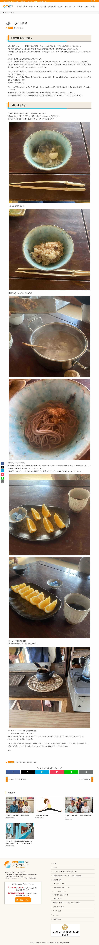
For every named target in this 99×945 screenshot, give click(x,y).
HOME (55, 863)
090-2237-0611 (17, 893)
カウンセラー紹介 (58, 907)
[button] (13, 772)
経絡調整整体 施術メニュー (62, 887)
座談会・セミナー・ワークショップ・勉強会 (66, 903)
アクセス (55, 915)
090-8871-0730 (17, 887)
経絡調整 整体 (57, 880)
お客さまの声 (58, 898)
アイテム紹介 (57, 911)
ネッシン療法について (60, 891)
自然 (24, 762)
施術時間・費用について (61, 895)
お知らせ (10, 28)
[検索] (94, 1)
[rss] (92, 1)
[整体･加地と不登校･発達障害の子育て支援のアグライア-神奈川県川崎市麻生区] (8, 6)
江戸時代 (19, 762)
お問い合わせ (57, 919)
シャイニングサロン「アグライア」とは (65, 871)
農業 (35, 762)
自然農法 (29, 762)
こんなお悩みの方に (59, 884)
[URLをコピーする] (86, 772)
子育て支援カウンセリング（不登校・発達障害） (68, 876)
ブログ (55, 867)
